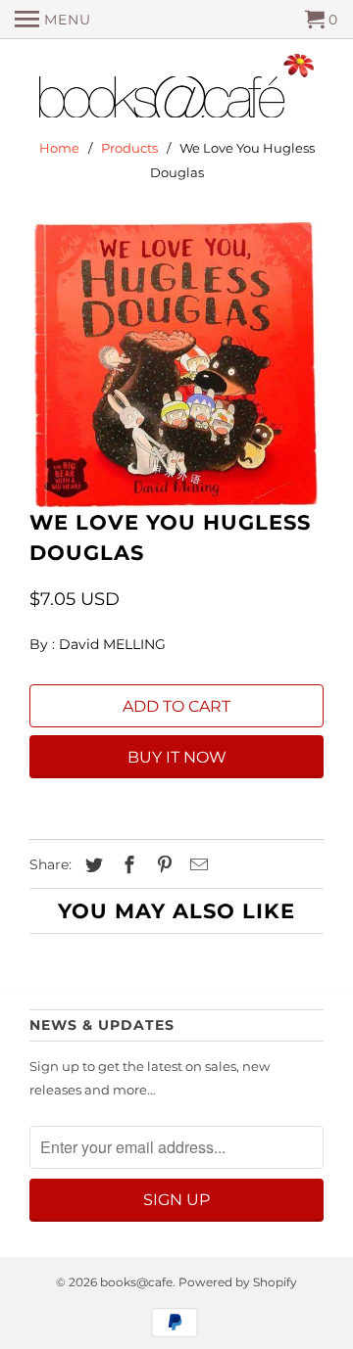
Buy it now (177, 757)
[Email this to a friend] (196, 865)
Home (59, 148)
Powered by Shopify (237, 1282)
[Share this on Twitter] (91, 865)
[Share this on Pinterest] (161, 865)
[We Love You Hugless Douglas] (176, 364)
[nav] (53, 19)
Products (129, 148)
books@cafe (136, 1282)
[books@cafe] (176, 90)
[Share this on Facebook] (126, 865)
